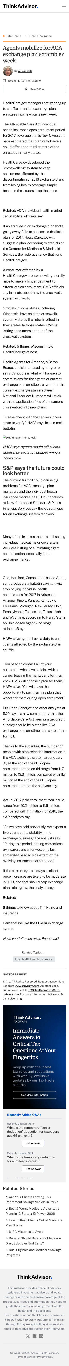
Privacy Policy (45, 1356)
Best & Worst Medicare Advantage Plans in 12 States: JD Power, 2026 (32, 1211)
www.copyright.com (27, 985)
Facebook (49, 938)
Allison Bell (25, 71)
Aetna (60, 578)
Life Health (14, 36)
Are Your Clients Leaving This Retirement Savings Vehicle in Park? (32, 1199)
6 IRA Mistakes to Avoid (26, 1232)
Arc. (33, 1352)
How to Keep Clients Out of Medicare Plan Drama (34, 1222)
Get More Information (34, 1094)
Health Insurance (40, 36)
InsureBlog (15, 629)
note (18, 292)
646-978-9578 (14, 1319)
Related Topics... (33, 952)
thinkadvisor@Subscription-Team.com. (40, 1328)
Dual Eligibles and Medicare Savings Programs (33, 1252)
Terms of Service (25, 1356)
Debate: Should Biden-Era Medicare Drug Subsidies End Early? (33, 1240)
